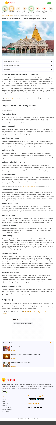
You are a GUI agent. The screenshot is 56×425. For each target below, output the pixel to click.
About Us (4, 399)
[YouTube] (41, 407)
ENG (52, 2)
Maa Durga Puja (10, 98)
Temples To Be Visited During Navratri (12, 65)
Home (3, 15)
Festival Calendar (9, 15)
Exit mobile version (28, 423)
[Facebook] (31, 407)
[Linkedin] (35, 407)
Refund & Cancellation (7, 407)
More (51, 342)
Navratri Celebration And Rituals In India (12, 61)
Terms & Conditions (7, 409)
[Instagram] (29, 407)
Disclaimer (4, 405)
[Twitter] (38, 407)
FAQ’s (3, 401)
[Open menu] (2, 2)
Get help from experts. (29, 186)
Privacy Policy (5, 403)
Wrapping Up (7, 69)
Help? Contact (5, 411)
